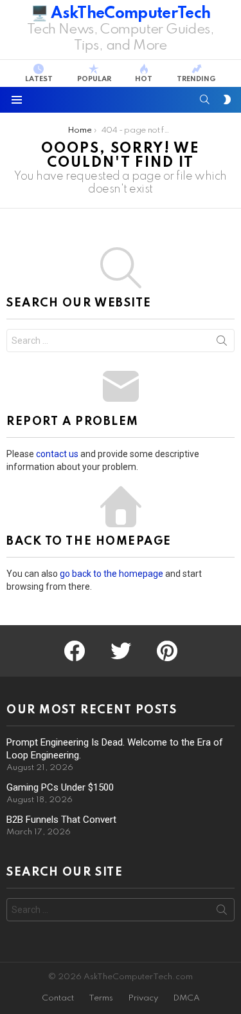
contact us (57, 454)
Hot (143, 79)
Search (222, 343)
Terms (101, 998)
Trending (196, 79)
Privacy (143, 998)
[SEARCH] (205, 100)
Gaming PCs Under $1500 (60, 787)
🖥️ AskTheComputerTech (121, 14)
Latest (39, 79)
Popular (94, 79)
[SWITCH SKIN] (227, 100)
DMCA (186, 998)
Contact (58, 998)
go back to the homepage (111, 573)
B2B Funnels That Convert (61, 819)
